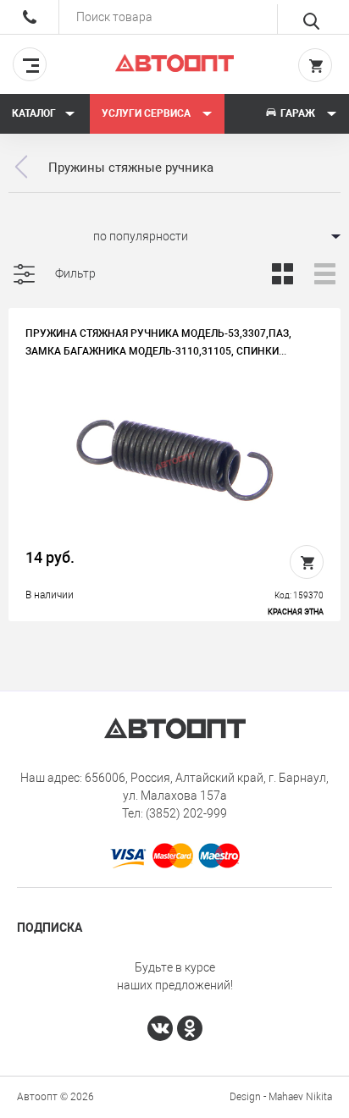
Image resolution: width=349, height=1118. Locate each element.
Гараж (298, 113)
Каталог (34, 113)
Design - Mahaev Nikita (281, 1097)
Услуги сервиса (147, 113)
